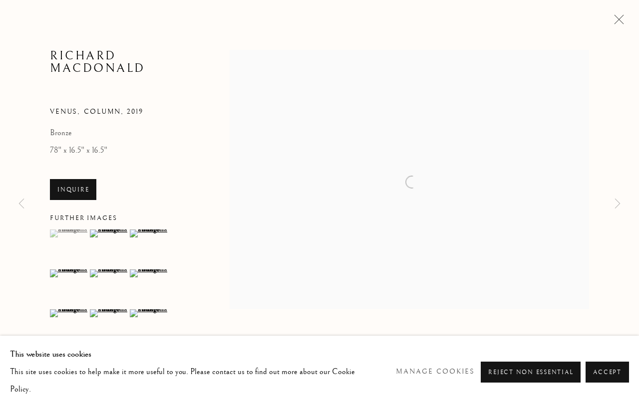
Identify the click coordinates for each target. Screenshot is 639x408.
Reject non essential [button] (530, 372)
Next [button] (617, 204)
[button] (68, 233)
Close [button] (616, 22)
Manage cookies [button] (435, 372)
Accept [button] (607, 372)
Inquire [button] (73, 190)
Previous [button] (21, 204)
